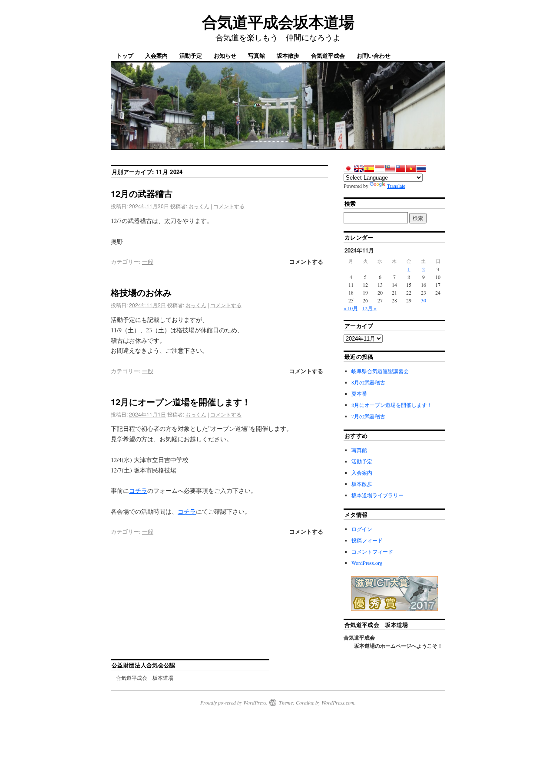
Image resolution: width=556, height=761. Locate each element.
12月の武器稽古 (141, 193)
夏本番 (359, 393)
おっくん (199, 206)
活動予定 (190, 55)
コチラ (138, 490)
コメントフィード (372, 551)
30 (423, 300)
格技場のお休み (141, 292)
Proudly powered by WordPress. (234, 702)
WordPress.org (366, 562)
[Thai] (421, 168)
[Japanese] (348, 168)
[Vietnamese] (411, 168)
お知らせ (225, 55)
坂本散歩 (288, 55)
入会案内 (156, 55)
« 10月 (351, 308)
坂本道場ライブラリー (377, 495)
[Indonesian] (379, 168)
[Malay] (390, 168)
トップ (124, 55)
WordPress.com (337, 702)
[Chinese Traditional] (400, 168)
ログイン (361, 528)
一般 (147, 262)
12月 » (369, 308)
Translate (396, 185)
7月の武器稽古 (368, 416)
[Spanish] (369, 168)
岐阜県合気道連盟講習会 (380, 370)
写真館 (256, 55)
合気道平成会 (328, 55)
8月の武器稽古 (368, 382)
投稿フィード (367, 540)
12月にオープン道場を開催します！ (181, 401)
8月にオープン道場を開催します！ (391, 404)
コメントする (229, 206)
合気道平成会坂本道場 (278, 21)
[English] (359, 168)
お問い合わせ (374, 55)
